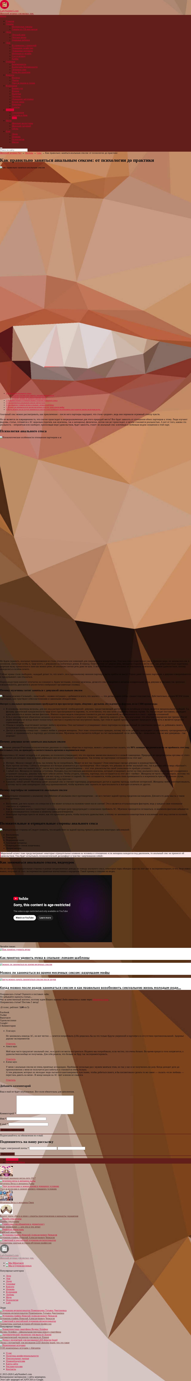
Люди (15, 134)
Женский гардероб (21, 126)
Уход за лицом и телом (23, 83)
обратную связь (100, 999)
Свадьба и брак (19, 115)
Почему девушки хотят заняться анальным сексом (29, 397)
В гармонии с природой (24, 45)
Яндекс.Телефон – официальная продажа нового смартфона (30, 1332)
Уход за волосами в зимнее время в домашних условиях (28, 1189)
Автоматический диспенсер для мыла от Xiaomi (24, 1337)
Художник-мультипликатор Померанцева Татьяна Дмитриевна (32, 1313)
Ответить (11, 1043)
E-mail (4, 1124)
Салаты (16, 107)
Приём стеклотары (9, 1221)
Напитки (16, 104)
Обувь (15, 128)
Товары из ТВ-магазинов (24, 29)
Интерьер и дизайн (21, 53)
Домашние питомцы (22, 51)
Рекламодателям (14, 1366)
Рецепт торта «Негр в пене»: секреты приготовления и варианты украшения (39, 1216)
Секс (14, 118)
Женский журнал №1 (10, 153)
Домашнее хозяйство (22, 48)
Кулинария (11, 85)
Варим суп (17, 88)
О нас (9, 1353)
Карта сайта (12, 1364)
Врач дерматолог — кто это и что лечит (20, 1226)
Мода (8, 120)
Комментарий (8, 1113)
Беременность (19, 64)
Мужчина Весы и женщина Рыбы (17, 1183)
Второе (15, 91)
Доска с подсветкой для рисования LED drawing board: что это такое (35, 1342)
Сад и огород (18, 56)
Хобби (15, 59)
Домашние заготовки (23, 99)
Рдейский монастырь (10, 1232)
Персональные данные (17, 1358)
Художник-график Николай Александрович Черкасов (27, 1237)
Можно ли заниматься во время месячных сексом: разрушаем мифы (35, 407)
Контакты (11, 1369)
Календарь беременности (25, 67)
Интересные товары (22, 26)
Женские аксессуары (22, 123)
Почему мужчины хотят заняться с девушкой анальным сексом (33, 395)
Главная (10, 21)
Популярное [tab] (12, 1159)
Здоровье (10, 61)
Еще (8, 131)
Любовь (10, 110)
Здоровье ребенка (21, 40)
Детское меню (19, 37)
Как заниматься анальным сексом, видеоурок (25, 403)
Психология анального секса (18, 393)
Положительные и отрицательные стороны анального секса (31, 400)
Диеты (15, 80)
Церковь (16, 136)
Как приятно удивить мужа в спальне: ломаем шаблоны (30, 405)
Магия (15, 142)
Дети (8, 32)
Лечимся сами (19, 69)
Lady (8, 1302)
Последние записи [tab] (15, 1162)
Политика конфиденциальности (22, 1355)
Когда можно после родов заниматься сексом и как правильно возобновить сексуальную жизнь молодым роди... (53, 409)
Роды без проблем (21, 72)
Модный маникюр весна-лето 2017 (18, 1178)
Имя (3, 1118)
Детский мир (18, 34)
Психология (18, 139)
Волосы (16, 77)
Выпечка (16, 93)
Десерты (16, 96)
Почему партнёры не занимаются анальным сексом (29, 398)
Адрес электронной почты (14, 1148)
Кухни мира (18, 101)
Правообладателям (15, 1361)
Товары (10, 24)
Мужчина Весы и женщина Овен (17, 1202)
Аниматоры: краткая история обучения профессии (25, 1243)
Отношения (18, 112)
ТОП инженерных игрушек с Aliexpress (20, 1348)
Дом (8, 42)
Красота (10, 75)
